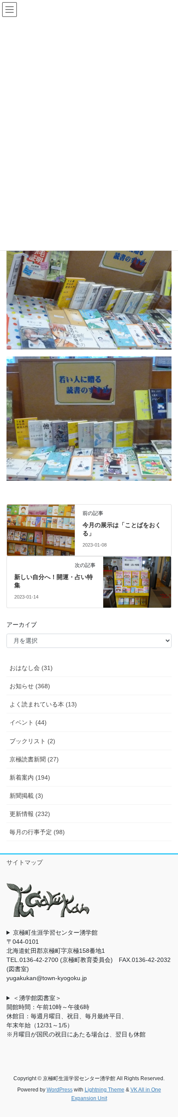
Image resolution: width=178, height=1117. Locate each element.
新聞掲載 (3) (26, 795)
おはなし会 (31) (31, 667)
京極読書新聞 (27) (34, 759)
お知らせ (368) (30, 686)
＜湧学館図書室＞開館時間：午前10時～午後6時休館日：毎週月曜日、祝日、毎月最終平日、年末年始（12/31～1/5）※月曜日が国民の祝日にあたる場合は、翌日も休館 (76, 1016)
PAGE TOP (165, 1076)
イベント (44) (28, 722)
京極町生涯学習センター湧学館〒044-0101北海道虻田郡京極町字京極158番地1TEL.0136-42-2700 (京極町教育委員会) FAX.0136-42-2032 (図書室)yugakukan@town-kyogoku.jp (88, 955)
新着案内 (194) (30, 777)
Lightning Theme (104, 1090)
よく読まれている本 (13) (43, 704)
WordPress (60, 1090)
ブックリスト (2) (32, 741)
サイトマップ (24, 862)
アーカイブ (21, 624)
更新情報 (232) (30, 813)
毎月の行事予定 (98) (37, 832)
